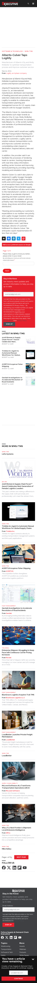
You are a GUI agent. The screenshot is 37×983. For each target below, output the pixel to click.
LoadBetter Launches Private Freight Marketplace (17, 736)
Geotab (9, 613)
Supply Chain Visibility (10, 783)
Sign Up (9, 324)
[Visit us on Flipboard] (19, 867)
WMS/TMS (29, 51)
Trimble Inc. (10, 531)
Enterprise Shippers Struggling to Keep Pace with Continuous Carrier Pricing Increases (18, 652)
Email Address (9, 290)
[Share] (9, 238)
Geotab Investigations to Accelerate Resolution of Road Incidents (12, 380)
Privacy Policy (22, 320)
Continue (18, 978)
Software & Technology (12, 51)
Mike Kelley (6, 849)
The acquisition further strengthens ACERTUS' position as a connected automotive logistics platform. (15, 576)
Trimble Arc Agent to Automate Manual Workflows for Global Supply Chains (11, 353)
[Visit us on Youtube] (25, 867)
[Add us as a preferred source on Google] (23, 238)
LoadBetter (10, 740)
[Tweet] (18, 238)
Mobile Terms (8, 320)
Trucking (5, 648)
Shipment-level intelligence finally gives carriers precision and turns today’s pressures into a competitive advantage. (18, 837)
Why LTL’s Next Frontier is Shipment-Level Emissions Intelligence (16, 829)
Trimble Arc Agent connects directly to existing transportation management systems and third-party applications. (18, 536)
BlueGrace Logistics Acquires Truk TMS (18, 695)
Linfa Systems (7, 454)
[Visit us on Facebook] (4, 867)
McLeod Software (13, 791)
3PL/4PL (4, 481)
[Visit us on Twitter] (9, 867)
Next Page (21, 857)
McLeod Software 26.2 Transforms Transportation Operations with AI (16, 787)
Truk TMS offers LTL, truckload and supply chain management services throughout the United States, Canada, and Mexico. (17, 702)
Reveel (8, 658)
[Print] (4, 238)
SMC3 (8, 833)
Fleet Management (9, 606)
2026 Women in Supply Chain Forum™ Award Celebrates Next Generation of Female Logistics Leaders (11, 339)
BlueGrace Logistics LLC (15, 698)
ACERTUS (9, 571)
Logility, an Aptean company (16, 73)
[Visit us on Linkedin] (14, 867)
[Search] (28, 4)
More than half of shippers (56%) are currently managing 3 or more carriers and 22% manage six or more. (18, 662)
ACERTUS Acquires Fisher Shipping (12, 365)
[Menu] (33, 4)
